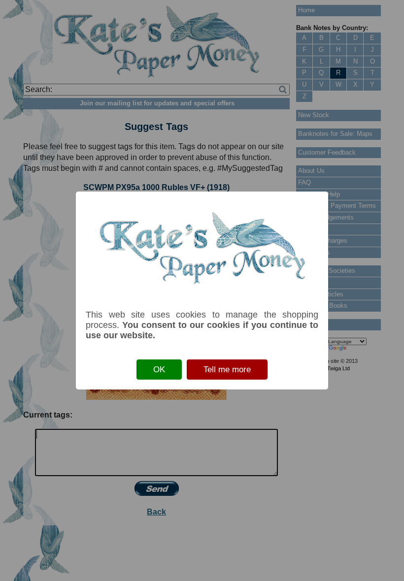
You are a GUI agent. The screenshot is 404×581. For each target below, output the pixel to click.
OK (159, 369)
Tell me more (227, 369)
